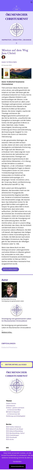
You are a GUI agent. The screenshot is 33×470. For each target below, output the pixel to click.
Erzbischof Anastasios (9, 347)
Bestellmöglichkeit (10, 269)
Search (31, 2)
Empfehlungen (8, 343)
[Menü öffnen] (16, 6)
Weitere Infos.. (7, 332)
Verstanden (17, 461)
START (16, 9)
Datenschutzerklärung (17, 466)
